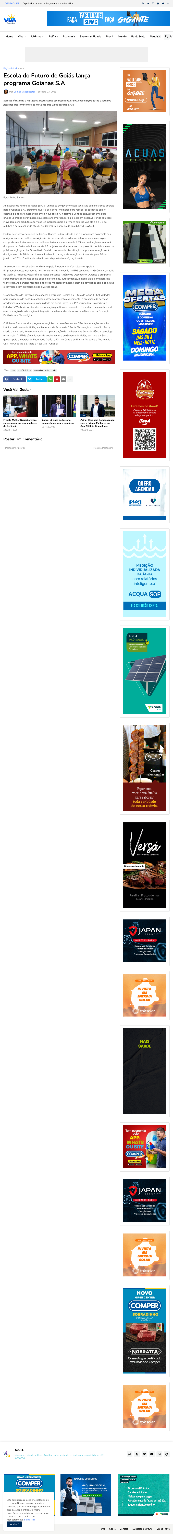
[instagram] (153, 3)
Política (53, 36)
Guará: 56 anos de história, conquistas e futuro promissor (58, 422)
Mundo (122, 36)
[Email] (63, 379)
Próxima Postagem (103, 447)
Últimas (36, 36)
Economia (69, 36)
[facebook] (158, 3)
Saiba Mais (29, 1519)
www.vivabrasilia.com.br (45, 370)
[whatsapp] (143, 3)
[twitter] (163, 3)
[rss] (168, 3)
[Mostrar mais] (70, 379)
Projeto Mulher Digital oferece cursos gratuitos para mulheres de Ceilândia (20, 423)
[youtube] (148, 3)
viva (22, 68)
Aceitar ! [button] (14, 1524)
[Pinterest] (57, 379)
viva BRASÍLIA (24, 370)
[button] (158, 36)
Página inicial (10, 68)
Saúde (154, 36)
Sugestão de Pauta (142, 1528)
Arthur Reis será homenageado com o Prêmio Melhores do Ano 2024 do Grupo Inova (97, 423)
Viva (20, 36)
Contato (124, 1528)
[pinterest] (167, 1454)
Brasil (109, 36)
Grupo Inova (163, 1528)
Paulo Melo (138, 36)
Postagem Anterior (15, 447)
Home (9, 36)
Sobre (112, 1528)
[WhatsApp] (50, 379)
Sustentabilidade (90, 36)
